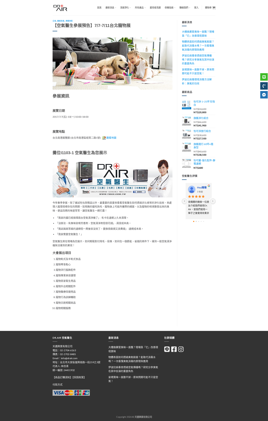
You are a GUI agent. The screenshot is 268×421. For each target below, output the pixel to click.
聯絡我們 (183, 7)
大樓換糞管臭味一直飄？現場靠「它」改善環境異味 (198, 33)
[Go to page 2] (198, 221)
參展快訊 (69, 21)
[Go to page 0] (193, 221)
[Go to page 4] (203, 221)
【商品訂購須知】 (62, 377)
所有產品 (139, 7)
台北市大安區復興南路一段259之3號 (80, 362)
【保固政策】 (79, 377)
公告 (54, 21)
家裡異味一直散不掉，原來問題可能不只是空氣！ (198, 71)
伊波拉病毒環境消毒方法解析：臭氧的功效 (197, 81)
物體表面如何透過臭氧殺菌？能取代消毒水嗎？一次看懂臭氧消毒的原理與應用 (198, 45)
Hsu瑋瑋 (202, 187)
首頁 (99, 7)
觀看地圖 (111, 137)
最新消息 (109, 7)
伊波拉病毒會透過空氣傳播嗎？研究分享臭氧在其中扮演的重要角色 (198, 59)
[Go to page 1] (196, 221)
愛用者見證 (155, 7)
